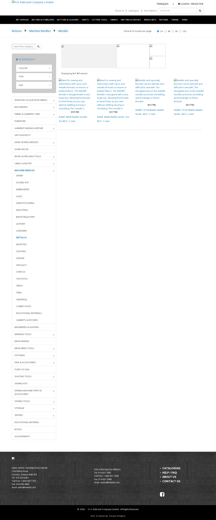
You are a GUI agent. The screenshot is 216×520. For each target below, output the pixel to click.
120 (184, 31)
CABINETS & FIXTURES (27, 320)
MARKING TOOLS (23, 334)
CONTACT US (171, 481)
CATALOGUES (171, 468)
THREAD (175, 19)
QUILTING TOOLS (23, 376)
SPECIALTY (21, 265)
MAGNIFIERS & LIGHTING (27, 327)
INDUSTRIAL (22, 209)
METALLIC (21, 237)
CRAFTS (85, 19)
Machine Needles (40, 31)
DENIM (19, 175)
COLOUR (23, 68)
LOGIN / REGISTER (191, 3)
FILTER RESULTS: (26, 59)
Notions (17, 31)
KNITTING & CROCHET (131, 19)
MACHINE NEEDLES (25, 170)
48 (169, 31)
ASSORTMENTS (22, 436)
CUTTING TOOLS (99, 19)
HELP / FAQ (169, 472)
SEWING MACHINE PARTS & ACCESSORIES (28, 392)
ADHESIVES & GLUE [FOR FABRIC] (31, 100)
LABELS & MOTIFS (23, 163)
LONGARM (21, 230)
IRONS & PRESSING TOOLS (28, 156)
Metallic (63, 31)
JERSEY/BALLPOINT (25, 216)
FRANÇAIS (162, 3)
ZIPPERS (19, 415)
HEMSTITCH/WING (25, 203)
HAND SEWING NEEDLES (27, 142)
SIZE (21, 85)
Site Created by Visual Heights (108, 516)
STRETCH (20, 271)
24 (161, 31)
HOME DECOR (21, 149)
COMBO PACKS (23, 306)
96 (176, 31)
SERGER (20, 258)
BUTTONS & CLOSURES (68, 19)
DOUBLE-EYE (22, 182)
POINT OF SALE (22, 369)
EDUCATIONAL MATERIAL (27, 422)
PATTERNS (20, 355)
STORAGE (19, 408)
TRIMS (184, 19)
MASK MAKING (22, 341)
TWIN (18, 292)
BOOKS (18, 429)
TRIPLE (19, 285)
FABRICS (114, 19)
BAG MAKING (21, 106)
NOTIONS (163, 19)
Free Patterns (150, 10)
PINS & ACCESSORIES (25, 362)
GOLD (19, 196)
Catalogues (133, 10)
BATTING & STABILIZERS (43, 19)
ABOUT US (169, 477)
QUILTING (21, 251)
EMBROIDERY (22, 189)
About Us (119, 10)
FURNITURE (20, 121)
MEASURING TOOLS (24, 348)
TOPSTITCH (22, 278)
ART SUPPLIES (22, 19)
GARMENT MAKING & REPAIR (29, 128)
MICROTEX (21, 244)
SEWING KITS (21, 383)
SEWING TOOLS (22, 401)
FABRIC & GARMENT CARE (27, 113)
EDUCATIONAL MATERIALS (29, 313)
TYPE (21, 76)
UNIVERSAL (21, 299)
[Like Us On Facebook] (162, 494)
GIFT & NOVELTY (23, 135)
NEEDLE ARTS (150, 19)
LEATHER (20, 223)
